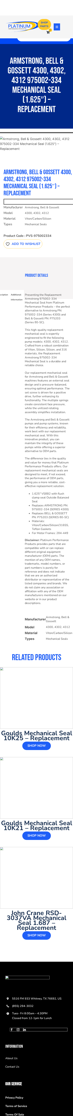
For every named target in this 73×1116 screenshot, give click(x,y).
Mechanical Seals (36, 224)
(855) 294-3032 (22, 1006)
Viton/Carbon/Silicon (38, 219)
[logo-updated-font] (23, 23)
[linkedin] (24, 1029)
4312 (45, 213)
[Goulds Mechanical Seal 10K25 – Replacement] (36, 698)
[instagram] (18, 1029)
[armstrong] (36, 144)
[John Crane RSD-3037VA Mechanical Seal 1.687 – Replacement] (36, 878)
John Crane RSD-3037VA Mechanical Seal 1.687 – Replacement (36, 920)
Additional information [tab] (17, 297)
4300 (28, 213)
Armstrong (32, 207)
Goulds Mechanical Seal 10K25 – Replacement (36, 735)
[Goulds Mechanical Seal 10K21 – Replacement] (36, 788)
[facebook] (11, 1029)
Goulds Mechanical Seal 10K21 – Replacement (36, 825)
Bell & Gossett (49, 207)
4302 (36, 213)
